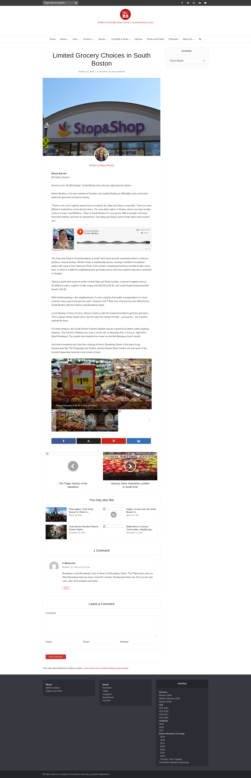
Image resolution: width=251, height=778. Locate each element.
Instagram (107, 694)
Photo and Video (155, 39)
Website (124, 642)
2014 (162, 753)
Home (53, 39)
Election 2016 (165, 701)
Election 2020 (165, 695)
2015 (162, 749)
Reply (66, 588)
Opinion (139, 39)
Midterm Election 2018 (169, 698)
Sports (101, 39)
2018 (161, 727)
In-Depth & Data (119, 39)
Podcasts (173, 39)
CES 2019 (163, 708)
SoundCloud (108, 697)
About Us (187, 39)
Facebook (107, 688)
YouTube (106, 700)
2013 (162, 756)
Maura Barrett (118, 71)
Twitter (105, 691)
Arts (75, 39)
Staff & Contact (53, 688)
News (63, 39)
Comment (51, 613)
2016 (162, 746)
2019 (161, 724)
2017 (161, 730)
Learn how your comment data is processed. (106, 668)
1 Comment (101, 71)
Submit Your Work (54, 691)
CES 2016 (163, 717)
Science (87, 39)
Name (49, 642)
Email (86, 642)
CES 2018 (163, 711)
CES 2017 (163, 714)
